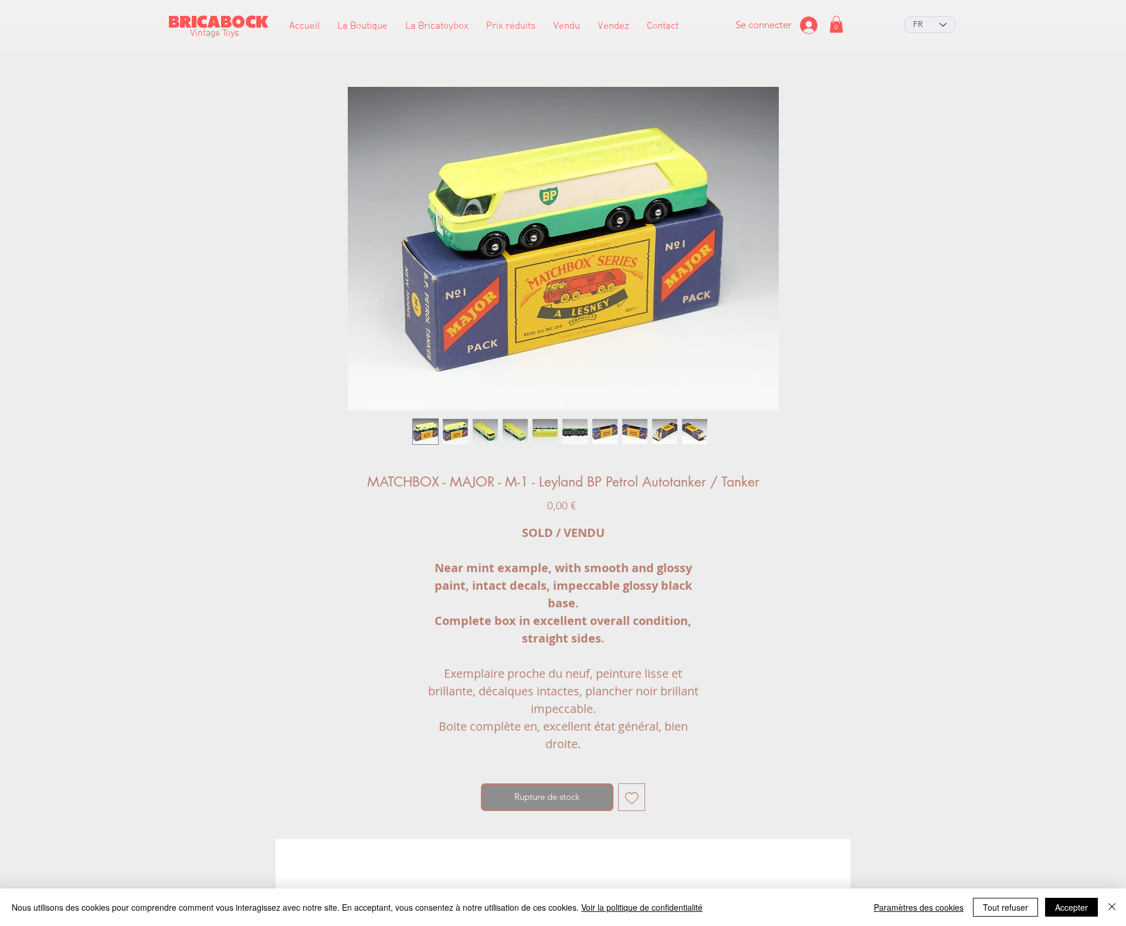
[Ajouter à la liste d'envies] (632, 797)
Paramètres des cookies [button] (919, 907)
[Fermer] (1112, 907)
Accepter (1071, 907)
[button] (362, 26)
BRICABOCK (218, 22)
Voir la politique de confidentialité (642, 907)
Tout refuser (1005, 907)
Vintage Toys (214, 33)
